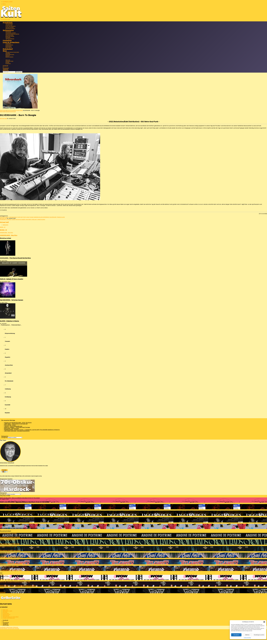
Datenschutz (6, 614)
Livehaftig (7, 40)
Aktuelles (8, 53)
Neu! (5, 51)
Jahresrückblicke (10, 38)
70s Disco (2, 217)
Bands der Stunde (10, 36)
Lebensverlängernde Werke (12, 34)
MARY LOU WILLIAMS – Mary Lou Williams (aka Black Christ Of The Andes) (24, 502)
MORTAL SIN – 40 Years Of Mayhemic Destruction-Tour (18, 586)
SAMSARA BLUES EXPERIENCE (41, 217)
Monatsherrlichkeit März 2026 (10, 557)
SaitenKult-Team (9, 61)
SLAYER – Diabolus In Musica (9, 321)
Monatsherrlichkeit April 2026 (10, 550)
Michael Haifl (3, 118)
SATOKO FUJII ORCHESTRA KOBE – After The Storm (17, 422)
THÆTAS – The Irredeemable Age (13, 426)
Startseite (3, 110)
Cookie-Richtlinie (247, 637)
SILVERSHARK (53, 217)
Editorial (8, 55)
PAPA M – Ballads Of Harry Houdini (11, 279)
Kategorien (4, 437)
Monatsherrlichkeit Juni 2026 (10, 537)
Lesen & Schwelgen (11, 42)
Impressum (6, 615)
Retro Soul (26, 217)
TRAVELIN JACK (61, 217)
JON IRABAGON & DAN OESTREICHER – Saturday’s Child (18, 528)
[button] (264, 622)
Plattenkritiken (9, 23)
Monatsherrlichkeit (10, 28)
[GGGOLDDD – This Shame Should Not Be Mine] (7, 255)
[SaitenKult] (11, 17)
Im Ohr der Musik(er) (11, 26)
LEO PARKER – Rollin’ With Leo (10, 508)
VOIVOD (2, 592)
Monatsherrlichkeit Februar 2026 (11, 563)
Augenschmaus (9, 44)
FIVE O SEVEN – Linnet (10, 425)
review (31, 217)
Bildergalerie (9, 47)
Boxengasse (8, 46)
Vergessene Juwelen (11, 32)
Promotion (8, 63)
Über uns (5, 609)
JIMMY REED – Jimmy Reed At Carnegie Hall (15, 423)
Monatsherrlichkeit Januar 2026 (11, 570)
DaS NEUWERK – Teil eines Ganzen (11, 300)
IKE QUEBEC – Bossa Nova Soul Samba (12, 521)
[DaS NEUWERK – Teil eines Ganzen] (7, 297)
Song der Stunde (10, 27)
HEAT (21, 217)
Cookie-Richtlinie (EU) (9, 618)
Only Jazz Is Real (9, 35)
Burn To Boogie (10, 217)
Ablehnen (247, 634)
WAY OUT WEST (5, 579)
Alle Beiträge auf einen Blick (12, 52)
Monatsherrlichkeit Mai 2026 (9, 544)
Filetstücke (8, 31)
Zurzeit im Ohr (9, 25)
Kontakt (7, 62)
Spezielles (8, 37)
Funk (19, 217)
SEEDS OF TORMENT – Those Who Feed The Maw (17, 427)
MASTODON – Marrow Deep (11, 428)
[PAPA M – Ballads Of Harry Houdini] (13, 276)
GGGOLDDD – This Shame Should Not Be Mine (15, 258)
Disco (15, 217)
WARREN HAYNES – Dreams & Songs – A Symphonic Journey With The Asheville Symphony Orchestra (32, 429)
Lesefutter (8, 43)
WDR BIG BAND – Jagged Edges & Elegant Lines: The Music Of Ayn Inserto (24, 515)
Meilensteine (8, 30)
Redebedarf (8, 49)
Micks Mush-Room (10, 54)
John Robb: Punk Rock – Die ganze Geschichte (16, 431)
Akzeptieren (236, 634)
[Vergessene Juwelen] (17, 491)
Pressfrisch (7, 22)
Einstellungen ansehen (259, 634)
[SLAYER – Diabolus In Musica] (7, 318)
